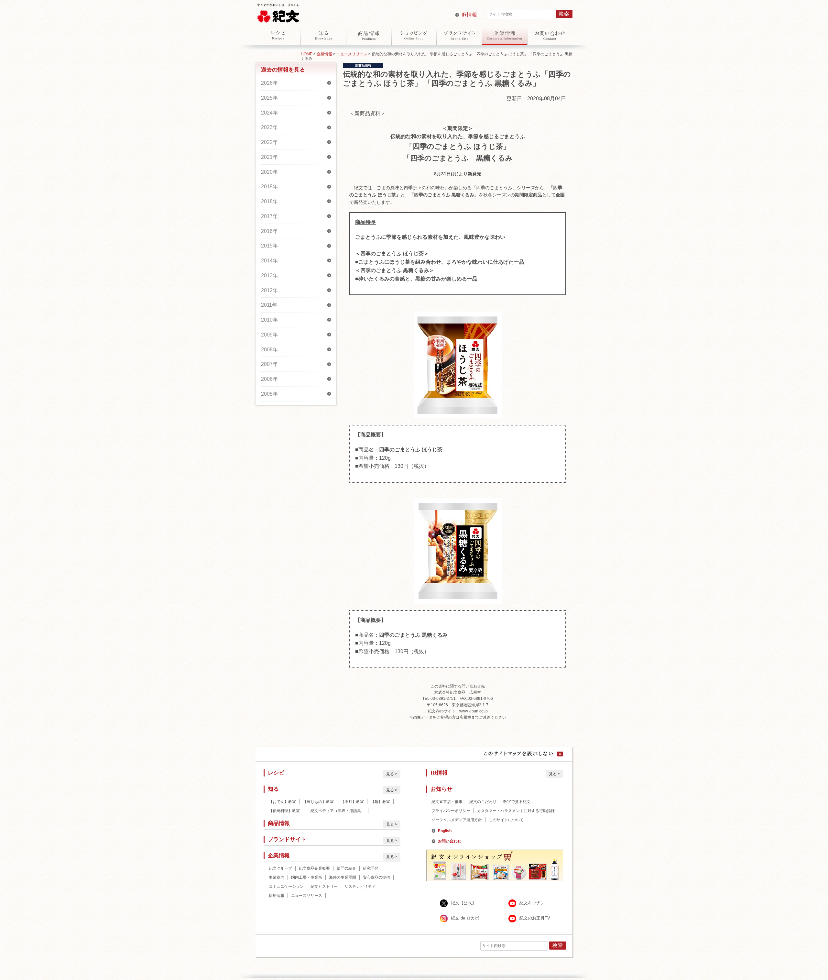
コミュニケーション (286, 886)
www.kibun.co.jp (473, 711)
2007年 (269, 364)
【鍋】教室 (380, 801)
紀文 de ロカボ (465, 918)
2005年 (269, 394)
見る (390, 774)
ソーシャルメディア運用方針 (456, 820)
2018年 (269, 201)
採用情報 (276, 895)
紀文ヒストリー (324, 886)
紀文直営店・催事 (447, 801)
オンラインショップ (414, 35)
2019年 (269, 186)
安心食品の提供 (376, 877)
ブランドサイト (459, 35)
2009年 (269, 334)
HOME (306, 54)
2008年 (269, 349)
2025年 (269, 98)
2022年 (269, 142)
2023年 (269, 127)
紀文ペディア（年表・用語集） (337, 811)
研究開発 (370, 868)
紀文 (278, 11)
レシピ (278, 35)
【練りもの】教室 (318, 801)
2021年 (269, 157)
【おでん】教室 (282, 801)
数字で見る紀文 (516, 801)
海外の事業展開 (342, 877)
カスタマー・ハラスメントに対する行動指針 (516, 811)
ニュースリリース (351, 54)
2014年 (269, 260)
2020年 (269, 172)
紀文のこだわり (482, 801)
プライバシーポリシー (450, 811)
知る (323, 35)
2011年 (269, 305)
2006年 (269, 379)
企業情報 (504, 35)
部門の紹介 (346, 868)
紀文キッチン (532, 902)
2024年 (269, 113)
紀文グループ (280, 868)
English (445, 831)
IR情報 (469, 14)
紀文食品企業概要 (314, 868)
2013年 (269, 275)
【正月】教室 (352, 801)
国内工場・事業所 (306, 877)
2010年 (269, 320)
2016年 (269, 231)
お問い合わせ (549, 35)
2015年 (269, 245)
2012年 (269, 290)
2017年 (269, 216)
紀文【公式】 (463, 902)
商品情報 (368, 35)
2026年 (269, 83)
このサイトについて (506, 820)
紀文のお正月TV (534, 918)
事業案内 (276, 877)
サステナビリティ (360, 886)
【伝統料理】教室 (286, 811)
